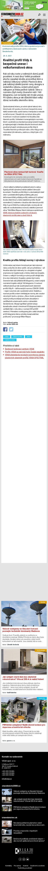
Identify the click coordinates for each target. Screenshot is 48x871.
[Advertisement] (24, 461)
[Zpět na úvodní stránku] (12, 15)
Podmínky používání (25, 868)
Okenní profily (17, 337)
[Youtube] (27, 859)
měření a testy (10, 340)
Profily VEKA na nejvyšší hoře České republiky (24, 352)
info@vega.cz (7, 779)
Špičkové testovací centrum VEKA (19, 349)
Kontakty (8, 865)
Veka (6, 337)
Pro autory (17, 865)
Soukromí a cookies (37, 865)
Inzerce (25, 865)
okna (28, 337)
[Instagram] (23, 859)
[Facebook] (20, 859)
